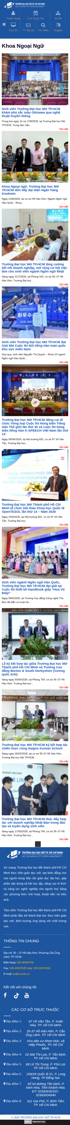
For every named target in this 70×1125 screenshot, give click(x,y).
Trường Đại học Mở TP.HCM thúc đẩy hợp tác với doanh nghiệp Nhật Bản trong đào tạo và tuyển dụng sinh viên (34, 822)
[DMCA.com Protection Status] (35, 1123)
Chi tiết (63, 129)
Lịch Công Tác (35, 18)
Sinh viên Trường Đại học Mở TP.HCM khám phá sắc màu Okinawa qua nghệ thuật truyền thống (31, 112)
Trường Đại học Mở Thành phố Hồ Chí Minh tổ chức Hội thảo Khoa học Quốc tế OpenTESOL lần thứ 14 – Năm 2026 (33, 508)
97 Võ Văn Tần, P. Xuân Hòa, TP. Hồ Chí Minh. (34, 1023)
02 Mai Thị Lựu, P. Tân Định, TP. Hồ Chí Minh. (35, 1056)
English (58, 30)
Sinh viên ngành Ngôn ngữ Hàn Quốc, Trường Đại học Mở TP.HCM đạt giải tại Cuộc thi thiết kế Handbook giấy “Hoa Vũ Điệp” (33, 588)
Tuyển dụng (13, 18)
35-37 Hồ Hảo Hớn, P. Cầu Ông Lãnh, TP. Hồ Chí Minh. (35, 1033)
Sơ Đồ (58, 18)
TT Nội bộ (28, 30)
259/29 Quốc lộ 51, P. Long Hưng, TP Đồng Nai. (35, 1076)
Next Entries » (38, 844)
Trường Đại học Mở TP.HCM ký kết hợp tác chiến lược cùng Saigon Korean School (35, 746)
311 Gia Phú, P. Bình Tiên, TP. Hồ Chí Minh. (35, 1103)
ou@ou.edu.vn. (21, 973)
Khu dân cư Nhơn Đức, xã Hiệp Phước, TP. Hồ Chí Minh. (34, 1044)
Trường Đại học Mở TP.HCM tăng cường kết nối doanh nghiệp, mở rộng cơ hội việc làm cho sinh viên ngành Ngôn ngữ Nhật (34, 268)
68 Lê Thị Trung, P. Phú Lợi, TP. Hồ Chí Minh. (35, 1066)
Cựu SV (13, 30)
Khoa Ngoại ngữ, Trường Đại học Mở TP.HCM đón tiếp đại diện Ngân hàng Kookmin (30, 190)
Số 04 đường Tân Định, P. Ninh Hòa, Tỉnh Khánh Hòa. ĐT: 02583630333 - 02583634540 (35, 1089)
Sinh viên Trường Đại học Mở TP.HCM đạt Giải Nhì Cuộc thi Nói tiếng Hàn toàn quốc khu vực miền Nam (34, 345)
